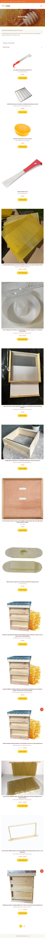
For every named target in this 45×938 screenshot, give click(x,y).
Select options (22, 272)
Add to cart (22, 112)
